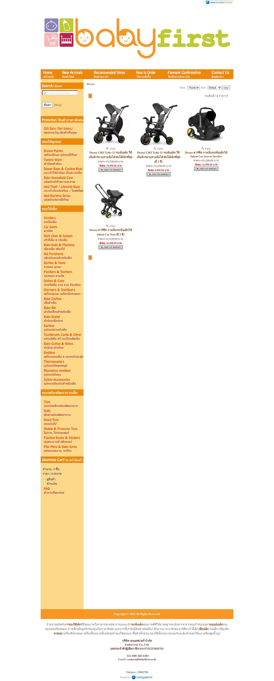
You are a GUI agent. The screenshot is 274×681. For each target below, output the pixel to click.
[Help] (57, 104)
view (111, 148)
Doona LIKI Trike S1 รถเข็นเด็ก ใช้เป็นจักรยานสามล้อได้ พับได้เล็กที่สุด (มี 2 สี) (158, 157)
